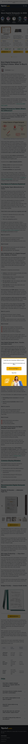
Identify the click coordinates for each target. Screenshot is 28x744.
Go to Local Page (13, 368)
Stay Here (14, 372)
